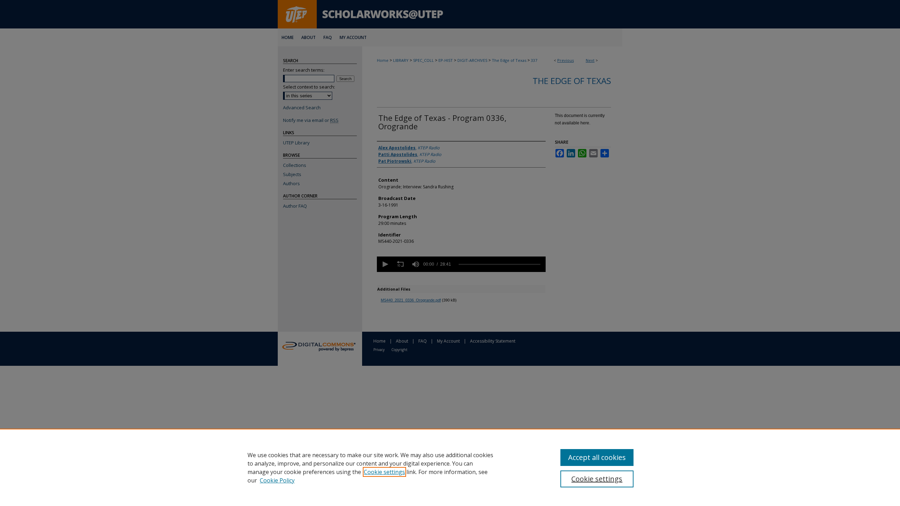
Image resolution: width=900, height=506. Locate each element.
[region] (450, 467)
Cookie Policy (277, 480)
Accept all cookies (597, 457)
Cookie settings (384, 472)
